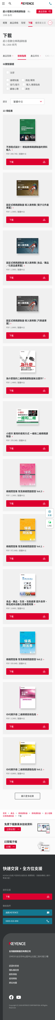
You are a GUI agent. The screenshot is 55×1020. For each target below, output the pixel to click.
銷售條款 (13, 974)
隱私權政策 (14, 969)
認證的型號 (14, 965)
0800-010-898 (12, 920)
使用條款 (13, 978)
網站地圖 (13, 982)
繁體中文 (18, 101)
